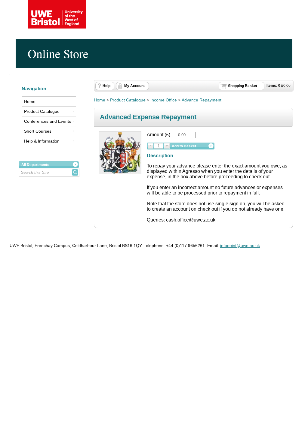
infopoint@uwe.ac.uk (240, 245)
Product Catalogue (42, 111)
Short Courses (37, 131)
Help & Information (42, 141)
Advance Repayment (201, 100)
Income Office (163, 100)
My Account (134, 86)
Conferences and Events (47, 121)
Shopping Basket (242, 86)
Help (106, 86)
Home (29, 101)
